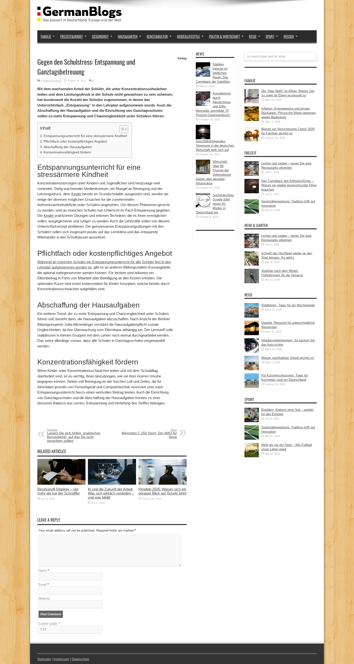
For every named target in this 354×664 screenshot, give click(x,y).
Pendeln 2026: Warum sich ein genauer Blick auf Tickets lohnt (162, 491)
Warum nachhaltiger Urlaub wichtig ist (287, 358)
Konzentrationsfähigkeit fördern (67, 152)
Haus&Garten (128, 36)
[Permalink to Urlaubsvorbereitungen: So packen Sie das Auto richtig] (251, 351)
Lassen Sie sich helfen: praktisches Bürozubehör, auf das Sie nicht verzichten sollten (73, 435)
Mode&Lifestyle (188, 36)
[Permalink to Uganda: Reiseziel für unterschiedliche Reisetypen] (251, 334)
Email (42, 584)
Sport (270, 36)
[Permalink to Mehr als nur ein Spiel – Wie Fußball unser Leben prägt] (251, 456)
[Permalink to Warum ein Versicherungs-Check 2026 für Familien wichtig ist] (251, 140)
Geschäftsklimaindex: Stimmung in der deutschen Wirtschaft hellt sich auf (215, 145)
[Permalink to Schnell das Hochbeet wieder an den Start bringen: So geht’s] (251, 264)
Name (43, 570)
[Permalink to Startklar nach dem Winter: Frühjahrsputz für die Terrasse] (251, 282)
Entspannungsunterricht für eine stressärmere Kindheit (85, 136)
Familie (46, 36)
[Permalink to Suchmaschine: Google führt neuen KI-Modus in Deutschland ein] (203, 206)
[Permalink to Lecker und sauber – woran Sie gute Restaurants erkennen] (251, 174)
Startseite (44, 659)
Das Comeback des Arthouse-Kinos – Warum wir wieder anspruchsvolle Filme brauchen (288, 185)
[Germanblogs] (79, 18)
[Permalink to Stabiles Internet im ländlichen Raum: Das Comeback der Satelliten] (203, 75)
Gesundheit (100, 36)
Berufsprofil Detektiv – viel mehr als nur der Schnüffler (58, 491)
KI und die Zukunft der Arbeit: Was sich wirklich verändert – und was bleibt (111, 493)
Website (44, 598)
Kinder (76, 194)
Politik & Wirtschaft (224, 36)
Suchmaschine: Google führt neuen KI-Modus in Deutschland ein (215, 203)
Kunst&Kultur (157, 36)
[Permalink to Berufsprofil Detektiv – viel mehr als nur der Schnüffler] (61, 483)
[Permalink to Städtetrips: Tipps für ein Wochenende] (251, 316)
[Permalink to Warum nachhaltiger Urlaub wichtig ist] (251, 369)
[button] (121, 129)
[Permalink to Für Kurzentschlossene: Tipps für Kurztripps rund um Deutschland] (251, 386)
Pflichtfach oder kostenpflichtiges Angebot (75, 141)
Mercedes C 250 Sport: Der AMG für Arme (149, 433)
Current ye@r (49, 624)
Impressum (61, 659)
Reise (252, 36)
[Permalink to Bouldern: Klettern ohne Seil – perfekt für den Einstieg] (251, 421)
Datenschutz (80, 659)
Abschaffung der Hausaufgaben (68, 147)
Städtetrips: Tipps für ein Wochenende (288, 305)
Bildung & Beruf (52, 80)
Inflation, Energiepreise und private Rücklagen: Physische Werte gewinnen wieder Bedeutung (288, 113)
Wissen (288, 36)
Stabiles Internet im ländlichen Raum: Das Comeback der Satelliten (213, 73)
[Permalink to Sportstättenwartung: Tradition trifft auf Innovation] (251, 212)
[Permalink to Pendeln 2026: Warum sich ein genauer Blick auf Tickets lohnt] (162, 483)
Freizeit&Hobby (71, 36)
